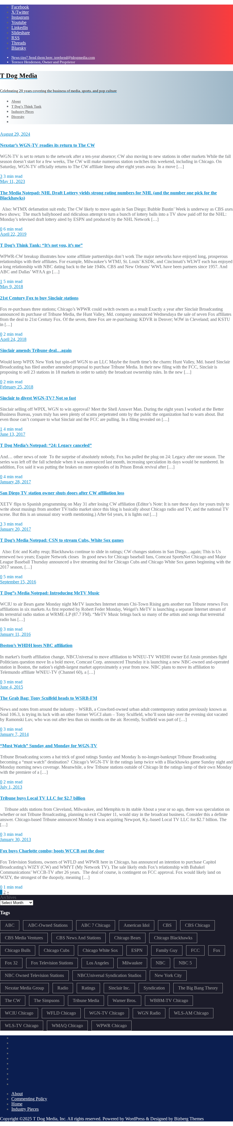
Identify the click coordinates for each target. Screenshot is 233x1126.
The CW (12, 1000)
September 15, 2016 (18, 581)
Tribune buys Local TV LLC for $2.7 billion (42, 798)
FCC (195, 950)
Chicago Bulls (17, 950)
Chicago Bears (127, 937)
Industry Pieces (25, 1109)
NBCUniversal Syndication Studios (109, 975)
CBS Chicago (197, 925)
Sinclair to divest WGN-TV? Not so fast (38, 398)
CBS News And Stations (78, 937)
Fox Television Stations (52, 962)
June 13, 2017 (12, 434)
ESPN (137, 950)
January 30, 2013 (15, 839)
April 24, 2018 (13, 339)
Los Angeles (97, 962)
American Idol (136, 925)
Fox (216, 950)
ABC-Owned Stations (48, 925)
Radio (62, 987)
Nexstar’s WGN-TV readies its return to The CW (47, 145)
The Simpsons (46, 1000)
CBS (167, 925)
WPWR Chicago (111, 1025)
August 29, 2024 (15, 134)
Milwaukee (132, 962)
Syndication (154, 987)
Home (16, 1103)
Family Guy (167, 950)
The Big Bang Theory (198, 987)
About (17, 1093)
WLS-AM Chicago (191, 1013)
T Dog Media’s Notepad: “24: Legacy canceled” (46, 445)
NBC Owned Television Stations (34, 975)
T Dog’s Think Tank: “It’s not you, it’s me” (41, 245)
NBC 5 (185, 962)
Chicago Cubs (56, 950)
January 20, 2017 (15, 529)
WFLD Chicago (61, 1013)
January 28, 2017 (15, 481)
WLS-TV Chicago (21, 1025)
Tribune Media (86, 1000)
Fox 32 (11, 962)
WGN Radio (149, 1013)
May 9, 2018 (11, 286)
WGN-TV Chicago (106, 1013)
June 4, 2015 (11, 687)
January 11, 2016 (15, 634)
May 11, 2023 (12, 181)
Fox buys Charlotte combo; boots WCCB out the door (52, 850)
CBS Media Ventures (24, 937)
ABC (9, 925)
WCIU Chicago (19, 1013)
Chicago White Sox (100, 950)
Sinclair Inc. (119, 987)
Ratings (88, 987)
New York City (168, 975)
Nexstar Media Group (24, 987)
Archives (8, 897)
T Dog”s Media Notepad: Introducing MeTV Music (49, 593)
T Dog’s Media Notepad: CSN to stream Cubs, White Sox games (62, 540)
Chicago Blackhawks (173, 937)
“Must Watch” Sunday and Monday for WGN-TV (48, 745)
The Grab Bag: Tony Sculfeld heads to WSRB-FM (48, 698)
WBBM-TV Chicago (169, 1000)
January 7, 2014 (14, 734)
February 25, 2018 (16, 386)
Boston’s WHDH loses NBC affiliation (36, 645)
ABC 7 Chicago (95, 925)
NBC (160, 962)
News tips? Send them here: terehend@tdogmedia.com (53, 57)
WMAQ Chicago (67, 1025)
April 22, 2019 (13, 234)
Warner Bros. (124, 1000)
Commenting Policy (29, 1098)
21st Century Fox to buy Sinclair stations (39, 298)
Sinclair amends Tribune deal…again (36, 350)
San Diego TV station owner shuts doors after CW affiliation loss (62, 492)
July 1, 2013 (11, 787)
